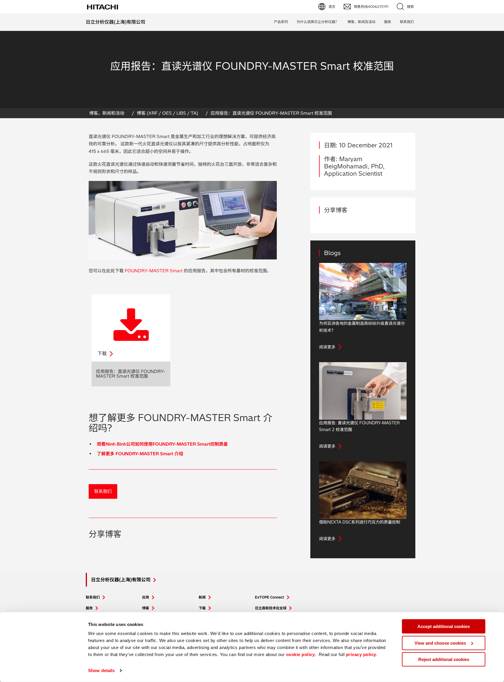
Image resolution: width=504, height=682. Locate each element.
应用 (145, 597)
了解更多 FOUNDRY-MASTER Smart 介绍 (140, 453)
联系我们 (103, 491)
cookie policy (300, 654)
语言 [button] (331, 6)
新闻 (202, 597)
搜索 (410, 6)
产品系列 (281, 22)
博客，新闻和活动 (106, 113)
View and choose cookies (440, 642)
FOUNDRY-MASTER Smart (154, 270)
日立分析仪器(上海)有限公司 (115, 22)
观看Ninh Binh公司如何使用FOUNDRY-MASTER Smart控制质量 (162, 444)
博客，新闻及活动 (361, 22)
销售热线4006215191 (371, 6)
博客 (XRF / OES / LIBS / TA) (167, 113)
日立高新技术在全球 (270, 608)
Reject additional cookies (443, 659)
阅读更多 (327, 347)
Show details (101, 670)
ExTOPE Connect (269, 597)
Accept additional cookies (443, 626)
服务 (387, 22)
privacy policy (361, 654)
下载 (202, 608)
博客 (145, 608)
